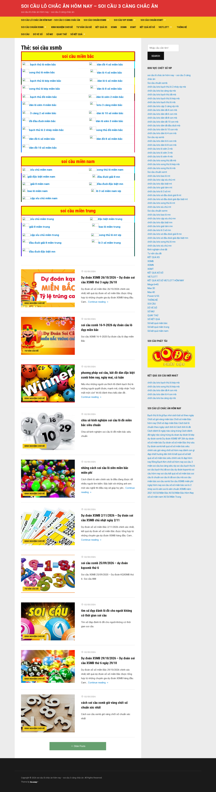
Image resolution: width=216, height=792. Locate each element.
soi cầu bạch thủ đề (157, 469)
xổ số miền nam (155, 497)
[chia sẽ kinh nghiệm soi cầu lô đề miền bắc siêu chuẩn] (48, 431)
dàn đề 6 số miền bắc (42, 138)
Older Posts (79, 746)
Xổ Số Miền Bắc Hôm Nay (181, 493)
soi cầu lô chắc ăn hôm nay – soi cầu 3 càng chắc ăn (89, 6)
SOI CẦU (25, 34)
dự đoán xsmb (155, 438)
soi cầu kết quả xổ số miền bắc (176, 473)
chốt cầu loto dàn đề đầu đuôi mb (164, 125)
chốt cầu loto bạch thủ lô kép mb (164, 98)
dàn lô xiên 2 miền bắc (110, 97)
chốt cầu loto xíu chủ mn (160, 245)
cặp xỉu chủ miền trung (44, 235)
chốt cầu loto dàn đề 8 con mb (162, 118)
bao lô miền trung (109, 226)
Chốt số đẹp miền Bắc (167, 423)
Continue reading (98, 301)
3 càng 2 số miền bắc (43, 113)
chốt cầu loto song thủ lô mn (162, 241)
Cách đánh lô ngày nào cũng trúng (164, 431)
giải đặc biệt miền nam (41, 176)
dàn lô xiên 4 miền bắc (42, 105)
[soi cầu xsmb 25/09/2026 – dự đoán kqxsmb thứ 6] (48, 574)
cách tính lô (170, 427)
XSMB (114, 27)
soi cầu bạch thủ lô (186, 466)
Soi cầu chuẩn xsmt (152, 20)
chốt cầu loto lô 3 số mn (159, 230)
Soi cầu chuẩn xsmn (32, 27)
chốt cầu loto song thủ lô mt (161, 203)
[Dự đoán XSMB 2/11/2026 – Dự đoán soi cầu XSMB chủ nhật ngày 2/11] (48, 526)
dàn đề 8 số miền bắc (109, 138)
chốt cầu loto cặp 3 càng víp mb (163, 106)
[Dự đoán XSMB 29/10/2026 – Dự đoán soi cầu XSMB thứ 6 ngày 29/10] (48, 666)
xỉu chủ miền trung (42, 219)
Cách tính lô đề (183, 427)
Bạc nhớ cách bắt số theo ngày (179, 415)
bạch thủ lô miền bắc (43, 64)
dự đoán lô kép (187, 435)
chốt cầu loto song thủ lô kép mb (164, 164)
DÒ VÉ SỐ (38, 34)
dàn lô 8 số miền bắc (109, 88)
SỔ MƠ (49, 34)
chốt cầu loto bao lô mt (159, 176)
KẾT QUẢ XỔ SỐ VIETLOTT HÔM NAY (166, 280)
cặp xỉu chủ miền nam (43, 198)
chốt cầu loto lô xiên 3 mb (160, 152)
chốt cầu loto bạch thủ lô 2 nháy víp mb (167, 87)
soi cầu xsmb (163, 481)
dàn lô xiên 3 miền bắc (109, 121)
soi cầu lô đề (166, 477)
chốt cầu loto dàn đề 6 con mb (162, 114)
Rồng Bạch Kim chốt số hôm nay (168, 462)
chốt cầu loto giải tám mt (160, 187)
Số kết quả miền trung (158, 327)
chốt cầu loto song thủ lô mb (162, 168)
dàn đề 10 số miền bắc (43, 147)
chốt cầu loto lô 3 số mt (159, 191)
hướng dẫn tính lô (165, 454)
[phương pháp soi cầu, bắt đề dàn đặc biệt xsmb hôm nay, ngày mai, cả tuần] (48, 383)
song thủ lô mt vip (110, 235)
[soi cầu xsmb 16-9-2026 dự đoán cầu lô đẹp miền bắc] (48, 336)
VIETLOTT (164, 27)
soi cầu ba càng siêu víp (164, 466)
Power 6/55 (153, 296)
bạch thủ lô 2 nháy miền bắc (46, 130)
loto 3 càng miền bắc (109, 105)
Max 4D (151, 292)
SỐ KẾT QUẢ (76, 34)
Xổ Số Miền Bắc (160, 493)
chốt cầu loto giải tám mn (160, 226)
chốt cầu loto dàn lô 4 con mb (162, 133)
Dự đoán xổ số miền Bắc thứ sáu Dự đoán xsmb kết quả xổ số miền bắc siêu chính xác (171, 446)
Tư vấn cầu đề (84, 27)
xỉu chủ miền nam (41, 169)
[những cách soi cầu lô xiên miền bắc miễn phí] (48, 478)
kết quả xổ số (180, 454)
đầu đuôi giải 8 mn (108, 176)
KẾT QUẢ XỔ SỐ (147, 27)
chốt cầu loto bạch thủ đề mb (162, 94)
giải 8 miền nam (39, 183)
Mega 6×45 (153, 284)
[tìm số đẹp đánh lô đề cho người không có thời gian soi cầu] (48, 621)
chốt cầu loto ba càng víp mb (162, 90)
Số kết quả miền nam (158, 331)
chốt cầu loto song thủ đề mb (162, 160)
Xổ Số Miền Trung (172, 497)
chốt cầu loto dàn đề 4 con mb (162, 110)
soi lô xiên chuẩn (171, 489)
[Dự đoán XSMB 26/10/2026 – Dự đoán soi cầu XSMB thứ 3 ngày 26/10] (48, 288)
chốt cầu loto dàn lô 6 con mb (162, 141)
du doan (175, 435)
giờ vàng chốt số (165, 450)
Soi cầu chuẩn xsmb (95, 20)
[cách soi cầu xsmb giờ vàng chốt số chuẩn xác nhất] (48, 713)
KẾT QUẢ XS (101, 27)
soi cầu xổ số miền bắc (173, 485)
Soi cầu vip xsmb (123, 20)
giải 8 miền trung (39, 226)
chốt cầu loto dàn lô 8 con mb (162, 145)
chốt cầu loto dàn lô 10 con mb (163, 129)
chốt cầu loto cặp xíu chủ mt (161, 180)
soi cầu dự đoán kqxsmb (179, 469)
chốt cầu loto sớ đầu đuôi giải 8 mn (165, 234)
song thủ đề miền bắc (109, 130)
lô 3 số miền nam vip (108, 191)
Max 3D (151, 288)
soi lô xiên (158, 489)
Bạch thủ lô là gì (155, 415)
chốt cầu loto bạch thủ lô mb (162, 102)
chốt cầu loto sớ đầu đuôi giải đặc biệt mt (168, 199)
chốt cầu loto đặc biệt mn (160, 222)
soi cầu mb (178, 477)
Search (155, 56)
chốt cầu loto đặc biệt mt (160, 183)
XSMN (123, 27)
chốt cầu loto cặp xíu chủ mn (162, 218)
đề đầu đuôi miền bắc (42, 121)
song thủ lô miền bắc (42, 72)
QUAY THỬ (61, 34)
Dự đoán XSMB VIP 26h (173, 438)
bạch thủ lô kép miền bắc (45, 80)
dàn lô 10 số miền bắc (110, 113)
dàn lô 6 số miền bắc (110, 80)
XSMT (133, 27)
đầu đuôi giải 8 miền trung (45, 242)
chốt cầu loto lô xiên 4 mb (160, 156)
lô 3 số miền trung (109, 242)
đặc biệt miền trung (110, 219)
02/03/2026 (90, 271)
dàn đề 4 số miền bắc (110, 64)
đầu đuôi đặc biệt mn (110, 183)
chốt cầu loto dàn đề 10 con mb (163, 121)
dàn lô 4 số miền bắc (109, 72)
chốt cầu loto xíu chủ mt (159, 207)
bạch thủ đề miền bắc (43, 97)
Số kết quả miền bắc (157, 323)
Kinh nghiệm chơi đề (62, 27)
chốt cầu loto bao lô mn (159, 214)
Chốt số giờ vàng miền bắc (160, 419)
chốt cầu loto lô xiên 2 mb (160, 149)
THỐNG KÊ (182, 27)
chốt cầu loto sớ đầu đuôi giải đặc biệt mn (168, 238)
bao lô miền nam (38, 191)
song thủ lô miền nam (110, 169)
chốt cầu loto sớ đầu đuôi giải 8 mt (164, 195)
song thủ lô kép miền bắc (44, 88)
